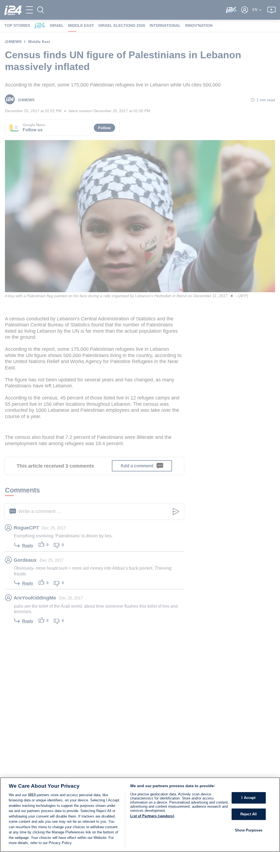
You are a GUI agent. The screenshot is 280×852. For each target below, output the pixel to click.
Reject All (248, 814)
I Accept (248, 798)
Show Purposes (248, 830)
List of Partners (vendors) (152, 816)
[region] (140, 814)
